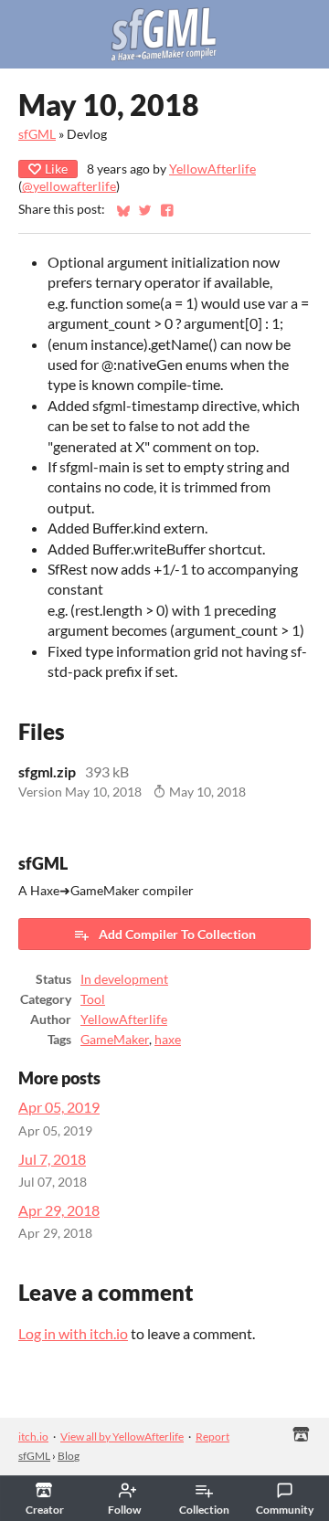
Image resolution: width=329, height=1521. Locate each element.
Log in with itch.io (73, 1333)
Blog (69, 1456)
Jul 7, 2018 (52, 1158)
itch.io (33, 1436)
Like (56, 168)
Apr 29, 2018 (59, 1210)
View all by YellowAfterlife (122, 1436)
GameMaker (114, 1039)
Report (212, 1436)
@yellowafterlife (69, 186)
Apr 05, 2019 (59, 1106)
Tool (92, 999)
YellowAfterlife (212, 169)
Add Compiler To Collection (177, 934)
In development (124, 979)
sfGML (37, 134)
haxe (167, 1039)
